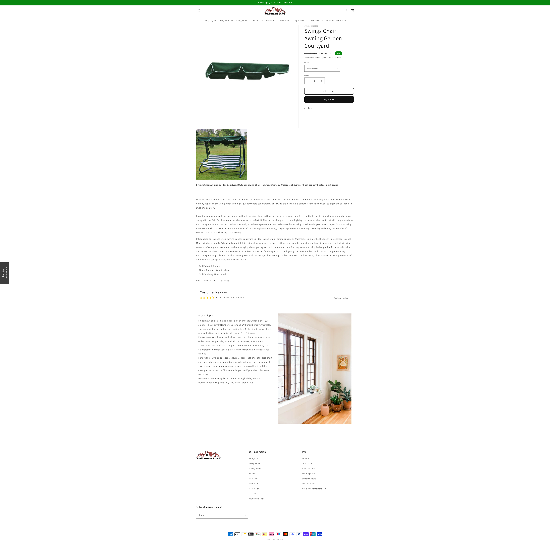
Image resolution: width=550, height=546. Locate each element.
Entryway (253, 458)
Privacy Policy (308, 483)
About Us (306, 458)
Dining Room (255, 468)
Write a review (341, 298)
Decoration (254, 488)
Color (306, 62)
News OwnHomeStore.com (314, 488)
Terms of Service (309, 468)
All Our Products (257, 498)
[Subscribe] (244, 515)
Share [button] (310, 108)
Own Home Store (277, 539)
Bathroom (254, 483)
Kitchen (252, 473)
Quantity (308, 75)
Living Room (255, 463)
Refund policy (308, 473)
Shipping (319, 57)
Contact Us (307, 463)
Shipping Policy (309, 478)
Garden (252, 493)
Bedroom (253, 478)
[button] (199, 11)
